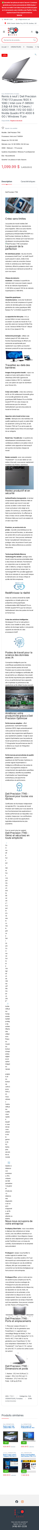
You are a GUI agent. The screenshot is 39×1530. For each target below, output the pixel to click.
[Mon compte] (32, 31)
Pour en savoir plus (11, 830)
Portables (30, 47)
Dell (3, 94)
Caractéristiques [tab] (28, 182)
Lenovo (5, 1453)
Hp (22, 1424)
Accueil (4, 47)
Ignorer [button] (19, 15)
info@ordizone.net (24, 19)
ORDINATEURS (16, 47)
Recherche (34, 40)
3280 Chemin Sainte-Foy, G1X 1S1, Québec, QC (22, 23)
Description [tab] (7, 182)
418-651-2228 (8, 19)
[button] (35, 54)
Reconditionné (10, 156)
